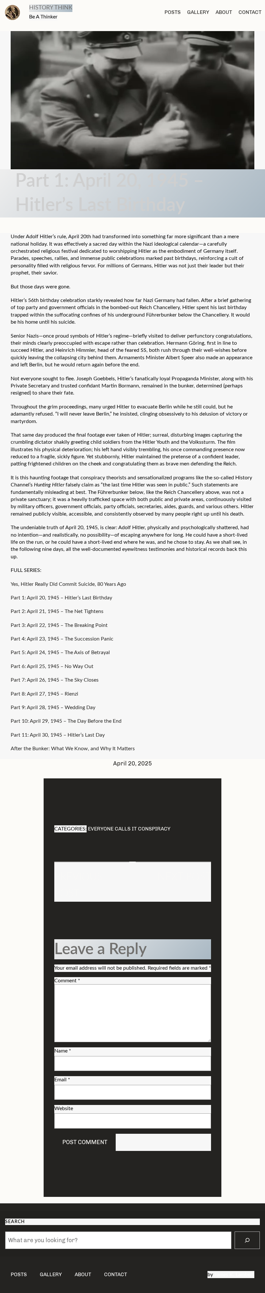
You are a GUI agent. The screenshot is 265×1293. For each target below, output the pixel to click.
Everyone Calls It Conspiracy (129, 829)
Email (62, 1079)
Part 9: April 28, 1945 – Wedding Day (53, 707)
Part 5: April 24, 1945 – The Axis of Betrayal (60, 652)
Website (63, 1108)
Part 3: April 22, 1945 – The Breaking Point (59, 625)
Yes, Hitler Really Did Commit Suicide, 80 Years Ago (68, 584)
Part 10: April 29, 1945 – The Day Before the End (66, 721)
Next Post (184, 877)
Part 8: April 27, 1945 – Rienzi (44, 694)
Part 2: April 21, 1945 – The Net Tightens (57, 611)
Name (62, 1050)
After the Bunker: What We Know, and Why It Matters (73, 748)
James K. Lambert (234, 1274)
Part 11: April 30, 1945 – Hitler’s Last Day (58, 735)
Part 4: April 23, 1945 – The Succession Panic (62, 638)
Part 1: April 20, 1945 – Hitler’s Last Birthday (61, 597)
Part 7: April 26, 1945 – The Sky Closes (55, 680)
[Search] (247, 1240)
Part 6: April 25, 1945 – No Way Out (52, 666)
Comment (67, 980)
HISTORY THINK (50, 8)
